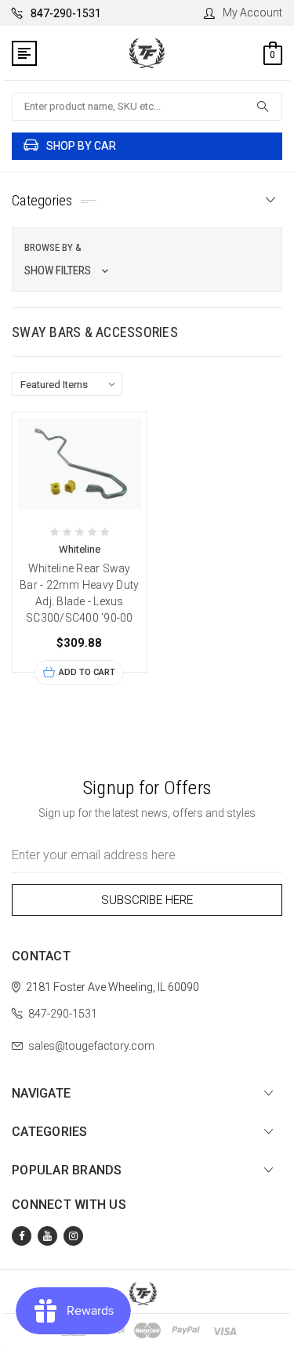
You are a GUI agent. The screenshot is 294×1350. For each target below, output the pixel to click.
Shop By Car (81, 146)
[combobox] (147, 107)
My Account (252, 12)
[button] (147, 259)
